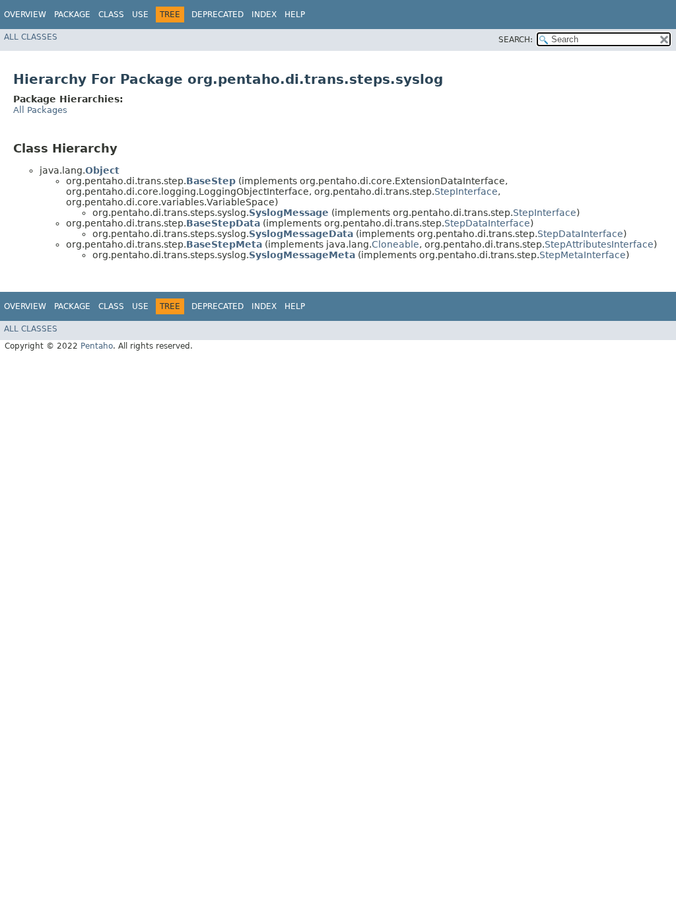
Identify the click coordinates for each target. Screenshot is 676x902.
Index (264, 14)
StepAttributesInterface (599, 244)
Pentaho (97, 346)
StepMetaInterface (582, 255)
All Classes (30, 37)
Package (72, 14)
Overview (25, 14)
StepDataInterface (487, 223)
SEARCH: (515, 39)
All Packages (40, 110)
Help (295, 14)
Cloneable (395, 244)
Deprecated (217, 14)
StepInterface (466, 191)
